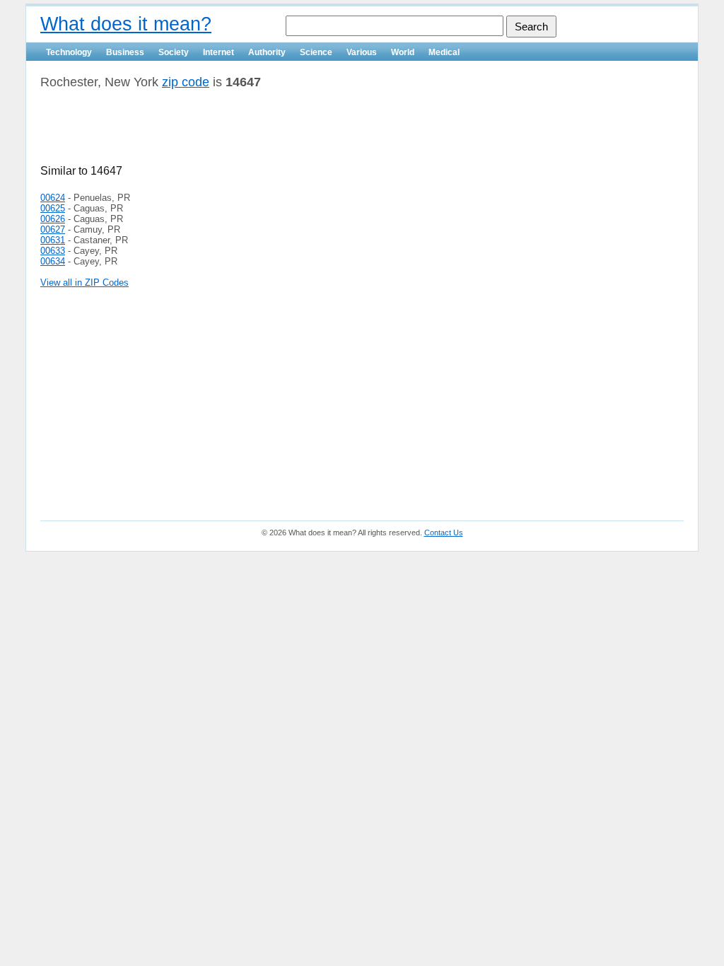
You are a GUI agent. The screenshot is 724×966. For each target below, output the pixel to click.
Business (125, 52)
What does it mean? (125, 24)
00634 (52, 261)
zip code (185, 82)
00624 (52, 197)
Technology (69, 52)
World (402, 52)
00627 (52, 229)
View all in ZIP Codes (84, 282)
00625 (52, 208)
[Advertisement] (205, 132)
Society (173, 52)
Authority (267, 52)
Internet (218, 52)
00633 (52, 250)
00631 (52, 240)
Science (316, 52)
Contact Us (443, 532)
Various (361, 52)
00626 (52, 219)
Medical (444, 52)
